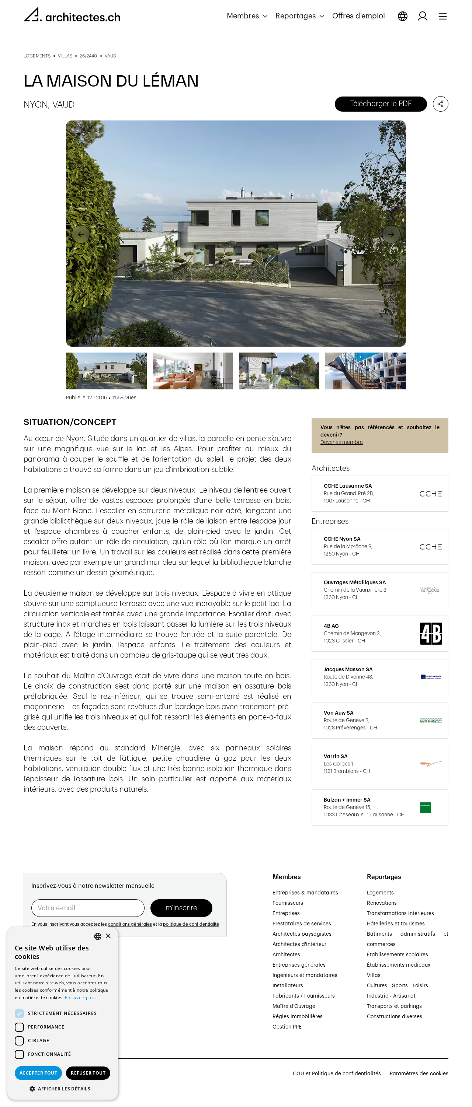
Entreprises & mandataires (305, 893)
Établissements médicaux (398, 965)
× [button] (108, 936)
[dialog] (62, 1013)
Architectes (286, 954)
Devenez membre (341, 442)
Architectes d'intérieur (299, 944)
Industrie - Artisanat (391, 996)
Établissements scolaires (397, 954)
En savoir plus (80, 997)
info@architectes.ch (48, 1018)
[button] (248, 16)
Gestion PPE (287, 1027)
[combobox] (97, 936)
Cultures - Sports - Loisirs (397, 985)
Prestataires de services (302, 923)
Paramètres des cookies (419, 1073)
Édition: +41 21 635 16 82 (54, 1010)
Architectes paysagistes (302, 934)
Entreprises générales (299, 965)
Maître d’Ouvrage (294, 1006)
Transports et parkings (394, 1006)
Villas (374, 975)
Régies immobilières (298, 1016)
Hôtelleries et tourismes (396, 923)
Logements (380, 893)
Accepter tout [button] (38, 1073)
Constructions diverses (394, 1016)
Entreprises (286, 913)
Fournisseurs (288, 903)
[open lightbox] (236, 233)
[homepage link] (72, 15)
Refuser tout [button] (88, 1073)
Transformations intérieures (400, 913)
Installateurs (288, 985)
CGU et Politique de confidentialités (337, 1073)
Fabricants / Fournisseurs (304, 996)
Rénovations (382, 903)
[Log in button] (423, 16)
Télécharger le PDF (381, 104)
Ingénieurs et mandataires (305, 975)
